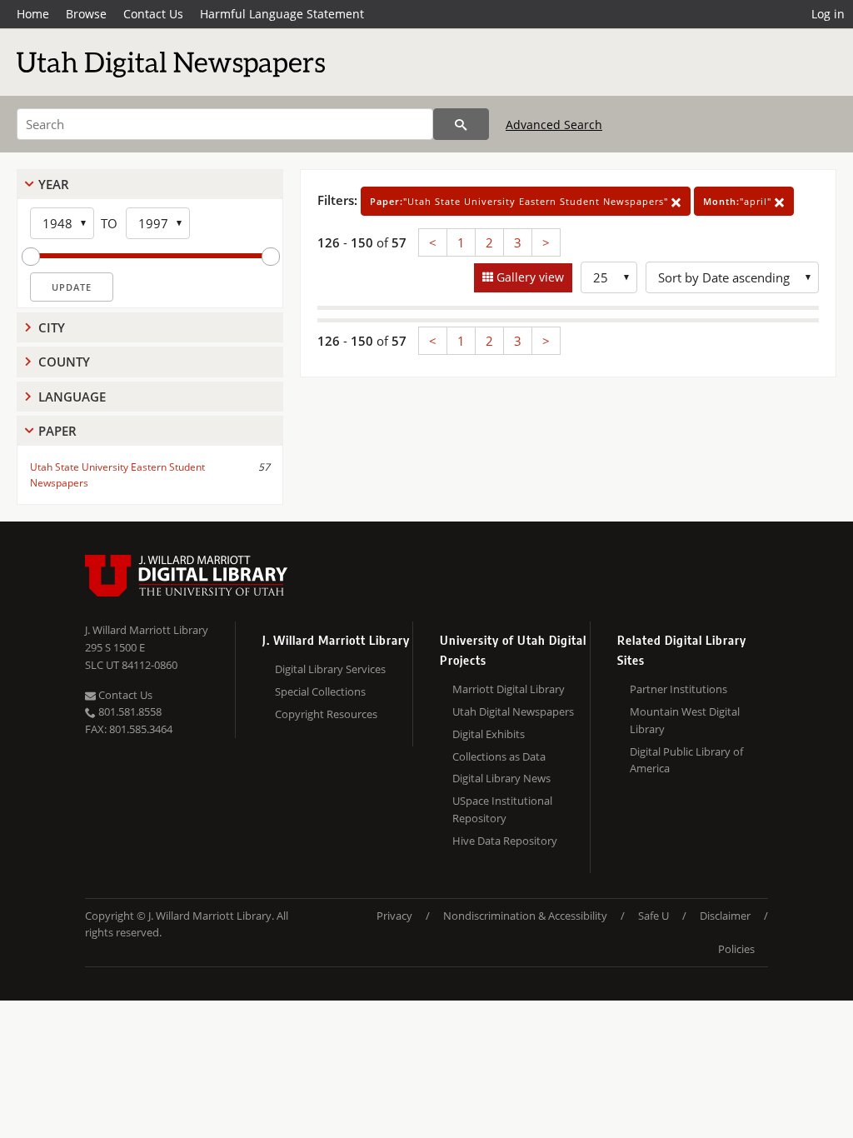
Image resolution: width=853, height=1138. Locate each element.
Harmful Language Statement (282, 14)
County (64, 361)
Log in (828, 14)
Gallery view (528, 277)
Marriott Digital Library (508, 688)
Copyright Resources (326, 713)
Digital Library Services (330, 668)
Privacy (394, 915)
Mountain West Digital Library (685, 720)
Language (72, 396)
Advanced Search (554, 124)
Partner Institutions (678, 688)
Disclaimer (725, 915)
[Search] (461, 124)
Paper (57, 430)
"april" (739, 201)
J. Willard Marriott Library (146, 629)
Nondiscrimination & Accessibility (525, 915)
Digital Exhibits (488, 733)
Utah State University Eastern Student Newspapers (117, 475)
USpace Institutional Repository (502, 809)
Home (33, 14)
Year (53, 184)
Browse (86, 14)
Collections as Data (499, 756)
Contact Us (153, 14)
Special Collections (320, 691)
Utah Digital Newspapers (513, 711)
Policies (736, 948)
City (51, 327)
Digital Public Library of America (686, 760)
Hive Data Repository (504, 840)
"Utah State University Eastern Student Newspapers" (520, 201)
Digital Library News (501, 778)
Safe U (653, 915)
